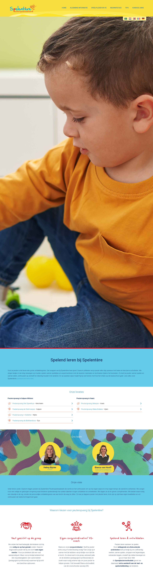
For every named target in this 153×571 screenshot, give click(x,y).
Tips (127, 8)
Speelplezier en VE (98, 8)
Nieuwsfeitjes (115, 8)
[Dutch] (130, 19)
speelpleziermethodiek (25, 379)
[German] (143, 19)
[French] (139, 19)
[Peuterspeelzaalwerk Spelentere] (23, 8)
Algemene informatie (79, 8)
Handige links (138, 8)
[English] (134, 19)
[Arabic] (126, 19)
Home (64, 8)
